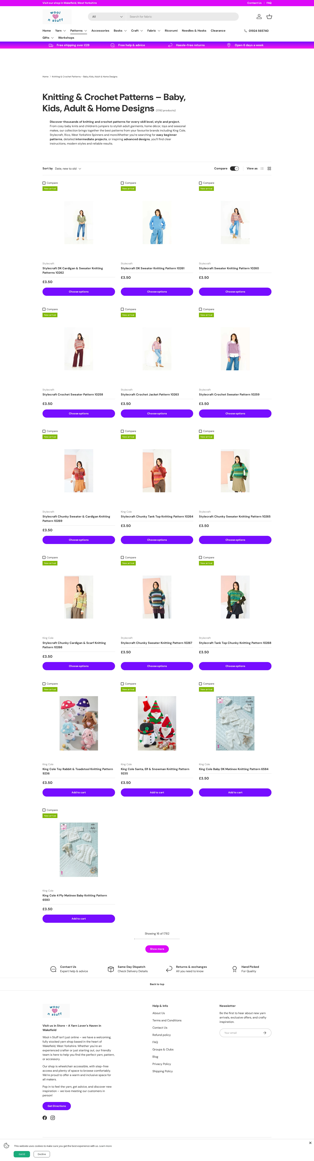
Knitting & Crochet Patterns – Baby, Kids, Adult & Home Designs (84, 76)
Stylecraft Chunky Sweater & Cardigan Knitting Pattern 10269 (76, 519)
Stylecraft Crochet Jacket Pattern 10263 (150, 394)
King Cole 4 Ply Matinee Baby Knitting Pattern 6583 (75, 898)
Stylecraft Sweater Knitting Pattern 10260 (229, 268)
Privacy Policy (161, 1064)
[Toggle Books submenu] (125, 31)
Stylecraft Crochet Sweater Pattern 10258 (73, 394)
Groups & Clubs (163, 1049)
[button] (269, 17)
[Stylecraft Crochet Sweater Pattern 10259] (235, 349)
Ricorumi (171, 31)
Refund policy (161, 1035)
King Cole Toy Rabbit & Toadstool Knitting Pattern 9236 (78, 771)
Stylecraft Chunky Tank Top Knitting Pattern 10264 (157, 516)
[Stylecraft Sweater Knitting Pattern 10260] (235, 222)
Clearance (218, 31)
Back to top (157, 984)
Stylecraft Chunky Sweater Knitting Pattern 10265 (235, 516)
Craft (135, 31)
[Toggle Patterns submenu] (85, 31)
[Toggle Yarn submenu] (64, 31)
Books (118, 31)
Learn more (105, 1146)
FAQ (269, 3)
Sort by (48, 168)
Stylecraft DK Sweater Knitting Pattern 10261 (152, 268)
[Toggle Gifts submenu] (52, 38)
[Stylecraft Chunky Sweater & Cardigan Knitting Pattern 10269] (79, 471)
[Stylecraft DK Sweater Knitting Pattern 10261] (157, 222)
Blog (155, 1057)
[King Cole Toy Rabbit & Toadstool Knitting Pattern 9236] (79, 723)
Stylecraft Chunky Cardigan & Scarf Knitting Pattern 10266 (74, 645)
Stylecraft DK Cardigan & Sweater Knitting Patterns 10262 (73, 270)
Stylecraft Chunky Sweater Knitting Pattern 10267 (156, 643)
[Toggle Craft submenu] (141, 31)
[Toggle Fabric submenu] (159, 31)
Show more (157, 949)
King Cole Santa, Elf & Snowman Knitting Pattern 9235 (155, 771)
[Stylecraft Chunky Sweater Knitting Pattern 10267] (157, 597)
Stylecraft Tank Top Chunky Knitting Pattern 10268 (235, 643)
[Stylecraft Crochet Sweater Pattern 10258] (79, 349)
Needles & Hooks (194, 31)
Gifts (46, 38)
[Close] (310, 1143)
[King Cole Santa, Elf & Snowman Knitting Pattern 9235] (157, 723)
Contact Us (254, 3)
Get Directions (57, 1106)
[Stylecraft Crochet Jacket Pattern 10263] (157, 349)
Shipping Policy (162, 1071)
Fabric (151, 31)
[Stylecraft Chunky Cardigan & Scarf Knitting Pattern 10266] (79, 597)
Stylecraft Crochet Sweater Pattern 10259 (229, 394)
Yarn (58, 31)
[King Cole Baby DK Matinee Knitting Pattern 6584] (235, 723)
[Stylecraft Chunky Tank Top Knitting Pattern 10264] (157, 471)
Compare (221, 168)
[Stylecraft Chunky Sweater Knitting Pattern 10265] (235, 471)
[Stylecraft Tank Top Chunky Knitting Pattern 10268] (235, 597)
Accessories (100, 31)
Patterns (76, 31)
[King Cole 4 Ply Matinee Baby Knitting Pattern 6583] (79, 849)
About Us (158, 1013)
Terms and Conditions (167, 1020)
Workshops (66, 38)
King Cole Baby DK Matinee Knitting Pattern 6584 (233, 769)
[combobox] (163, 17)
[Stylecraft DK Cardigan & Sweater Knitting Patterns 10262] (79, 222)
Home (47, 31)
